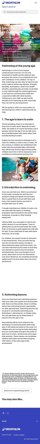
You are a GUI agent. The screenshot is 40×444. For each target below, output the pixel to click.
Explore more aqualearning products (17, 390)
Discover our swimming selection (15, 57)
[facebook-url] (3, 413)
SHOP (4, 421)
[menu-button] (35, 2)
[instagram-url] (7, 413)
